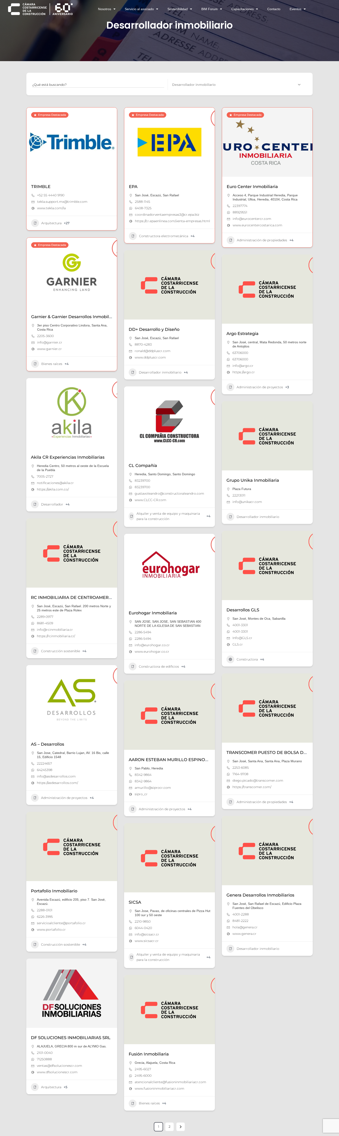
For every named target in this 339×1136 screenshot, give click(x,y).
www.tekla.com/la (51, 208)
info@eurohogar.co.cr (152, 645)
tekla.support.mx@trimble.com (62, 202)
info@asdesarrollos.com (56, 776)
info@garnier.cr (49, 342)
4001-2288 (240, 914)
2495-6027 (143, 1069)
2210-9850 (143, 921)
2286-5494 (143, 632)
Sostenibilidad (177, 9)
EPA (133, 186)
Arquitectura (51, 223)
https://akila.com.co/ (53, 489)
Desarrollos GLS (242, 610)
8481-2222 (240, 921)
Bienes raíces (51, 364)
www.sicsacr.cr (147, 941)
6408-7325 (143, 208)
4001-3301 (240, 625)
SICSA (135, 902)
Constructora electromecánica (163, 236)
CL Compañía (143, 465)
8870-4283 (143, 344)
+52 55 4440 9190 (50, 195)
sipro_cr (141, 794)
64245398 (44, 770)
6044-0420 (143, 928)
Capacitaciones (242, 9)
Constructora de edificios (159, 666)
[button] (130, 142)
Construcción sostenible (60, 651)
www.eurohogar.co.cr (152, 651)
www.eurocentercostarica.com (257, 225)
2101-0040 (45, 1053)
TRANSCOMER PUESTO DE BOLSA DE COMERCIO (278, 752)
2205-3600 (45, 336)
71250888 (44, 1059)
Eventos (295, 9)
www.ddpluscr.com (150, 357)
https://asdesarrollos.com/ (57, 783)
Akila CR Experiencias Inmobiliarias (67, 457)
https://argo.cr (243, 372)
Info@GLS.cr (242, 638)
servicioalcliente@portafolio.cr (61, 923)
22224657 (44, 763)
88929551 (240, 212)
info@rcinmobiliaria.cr (55, 630)
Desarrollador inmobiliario (160, 372)
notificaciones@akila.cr (55, 483)
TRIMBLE (41, 186)
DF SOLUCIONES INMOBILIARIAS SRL (70, 1037)
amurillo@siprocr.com (153, 788)
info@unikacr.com (247, 502)
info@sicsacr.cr (147, 934)
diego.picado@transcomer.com (257, 780)
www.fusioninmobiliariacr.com (159, 1088)
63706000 (240, 353)
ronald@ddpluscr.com (152, 351)
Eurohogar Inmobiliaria (153, 613)
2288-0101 (44, 910)
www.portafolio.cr (51, 929)
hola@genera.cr (245, 927)
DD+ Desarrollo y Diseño (154, 329)
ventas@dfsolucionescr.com (59, 1066)
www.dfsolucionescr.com (57, 1072)
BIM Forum (209, 9)
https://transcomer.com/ (251, 787)
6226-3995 (45, 917)
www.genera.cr (244, 934)
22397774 (240, 206)
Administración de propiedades (262, 240)
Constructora (247, 659)
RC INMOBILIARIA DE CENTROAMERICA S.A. (78, 597)
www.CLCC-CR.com (150, 500)
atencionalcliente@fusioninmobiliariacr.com (170, 1082)
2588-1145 (142, 202)
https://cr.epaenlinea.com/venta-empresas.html (172, 221)
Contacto (273, 9)
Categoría (180, 84)
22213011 (238, 495)
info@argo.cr (242, 366)
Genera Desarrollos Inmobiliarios (260, 895)
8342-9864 (143, 775)
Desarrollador (52, 504)
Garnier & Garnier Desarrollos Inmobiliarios (75, 316)
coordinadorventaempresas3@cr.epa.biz (167, 214)
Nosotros (104, 9)
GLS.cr (237, 644)
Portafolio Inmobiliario (54, 891)
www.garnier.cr (49, 349)
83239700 (142, 480)
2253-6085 (240, 767)
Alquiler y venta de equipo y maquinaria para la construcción (168, 516)
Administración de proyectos (260, 387)
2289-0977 (45, 617)
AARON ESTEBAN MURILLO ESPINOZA (170, 759)
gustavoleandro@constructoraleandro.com (169, 493)
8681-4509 (45, 623)
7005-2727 (45, 476)
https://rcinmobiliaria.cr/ (56, 636)
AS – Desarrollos (47, 744)
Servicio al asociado (139, 9)
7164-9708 (240, 774)
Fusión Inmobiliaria (149, 1054)
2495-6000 (143, 1075)
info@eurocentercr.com (252, 219)
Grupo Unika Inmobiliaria (252, 480)
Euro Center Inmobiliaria (252, 186)
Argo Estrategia (242, 333)
